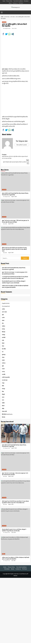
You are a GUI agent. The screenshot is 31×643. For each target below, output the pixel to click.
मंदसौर (3, 360)
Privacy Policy (9, 1)
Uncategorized (6, 306)
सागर (3, 400)
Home (4, 1)
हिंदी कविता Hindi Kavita (7, 414)
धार (2, 351)
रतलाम (3, 368)
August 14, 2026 (10, 223)
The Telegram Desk (6, 196)
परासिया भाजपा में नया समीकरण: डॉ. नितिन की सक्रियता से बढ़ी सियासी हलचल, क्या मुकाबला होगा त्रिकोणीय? (15, 286)
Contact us (15, 3)
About (10, 3)
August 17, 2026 (14, 196)
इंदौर (3, 314)
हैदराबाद (3, 417)
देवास (3, 346)
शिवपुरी (3, 394)
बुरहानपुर (3, 354)
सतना (3, 397)
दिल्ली (3, 343)
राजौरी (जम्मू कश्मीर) (6, 377)
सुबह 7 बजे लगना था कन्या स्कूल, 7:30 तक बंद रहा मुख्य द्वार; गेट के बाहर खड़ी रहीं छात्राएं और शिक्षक (15, 221)
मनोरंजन (3, 363)
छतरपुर (3, 329)
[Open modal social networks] (12, 34)
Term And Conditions (18, 1)
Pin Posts (21, 3)
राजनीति (3, 374)
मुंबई (3, 365)
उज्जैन (3, 317)
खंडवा (3, 320)
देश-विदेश (4, 348)
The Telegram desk (6, 28)
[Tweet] (6, 34)
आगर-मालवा (4, 22)
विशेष (3, 385)
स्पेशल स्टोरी (4, 411)
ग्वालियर (3, 326)
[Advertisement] (15, 52)
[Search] (28, 12)
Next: (16, 162)
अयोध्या (3, 309)
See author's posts (22, 144)
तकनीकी (3, 337)
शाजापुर (3, 388)
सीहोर (3, 408)
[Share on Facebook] (3, 34)
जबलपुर (3, 334)
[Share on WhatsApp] (9, 34)
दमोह (3, 340)
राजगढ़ (3, 371)
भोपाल (3, 357)
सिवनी (3, 405)
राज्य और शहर (4, 380)
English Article (5, 303)
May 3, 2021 (14, 28)
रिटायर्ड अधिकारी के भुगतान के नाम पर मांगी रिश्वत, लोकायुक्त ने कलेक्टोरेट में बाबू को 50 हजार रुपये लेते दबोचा (13, 281)
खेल (3, 323)
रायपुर (3, 383)
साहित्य (3, 402)
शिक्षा (3, 391)
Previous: (15, 156)
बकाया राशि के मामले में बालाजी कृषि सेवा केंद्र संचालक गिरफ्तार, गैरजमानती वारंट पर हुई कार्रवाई (15, 194)
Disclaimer (26, 1)
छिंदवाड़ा (3, 331)
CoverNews (22, 573)
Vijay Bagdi (5, 223)
